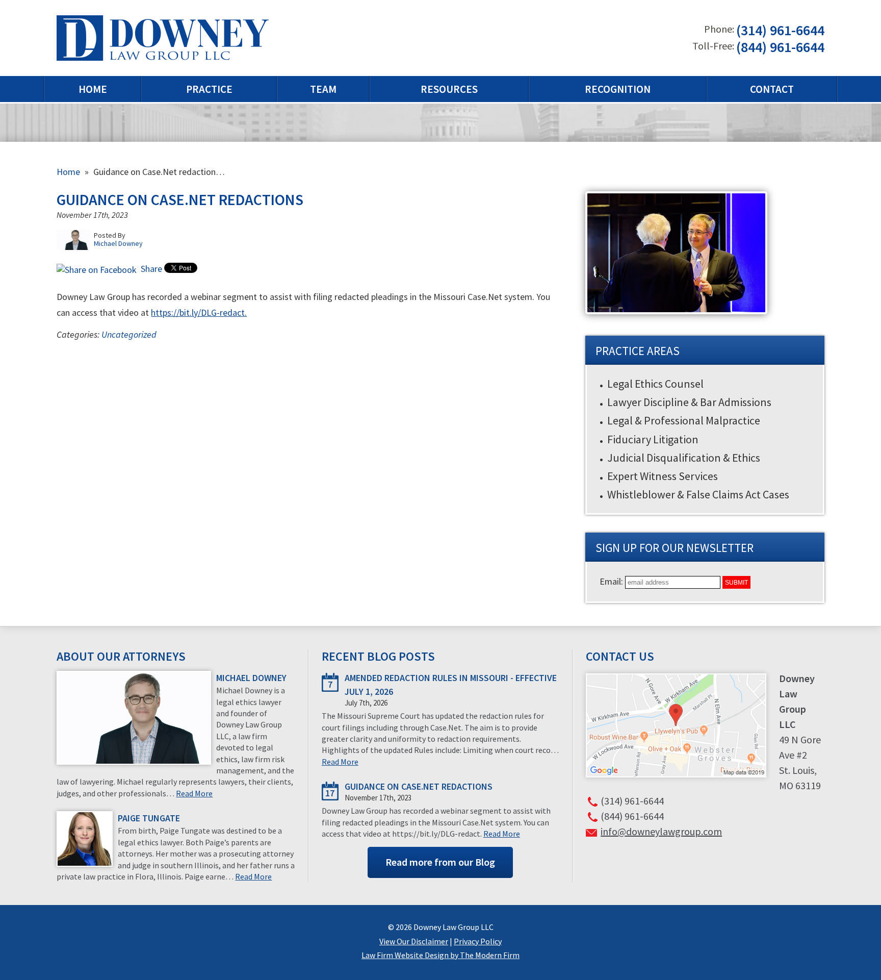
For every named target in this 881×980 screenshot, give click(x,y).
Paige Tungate (149, 818)
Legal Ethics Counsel (655, 383)
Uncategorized (129, 334)
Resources (449, 89)
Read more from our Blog (440, 862)
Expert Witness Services (662, 476)
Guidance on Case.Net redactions (419, 786)
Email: (612, 581)
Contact (772, 89)
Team (323, 89)
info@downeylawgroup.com (661, 831)
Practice (209, 89)
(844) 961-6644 (780, 47)
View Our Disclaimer (413, 941)
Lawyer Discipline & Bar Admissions (689, 402)
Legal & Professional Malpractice (683, 420)
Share (150, 268)
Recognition (618, 89)
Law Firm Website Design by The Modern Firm (440, 955)
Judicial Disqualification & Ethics (683, 457)
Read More (194, 793)
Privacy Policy (478, 941)
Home (93, 89)
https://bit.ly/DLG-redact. (199, 312)
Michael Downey (251, 678)
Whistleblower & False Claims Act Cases (698, 494)
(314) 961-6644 (780, 30)
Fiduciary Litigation (652, 439)
